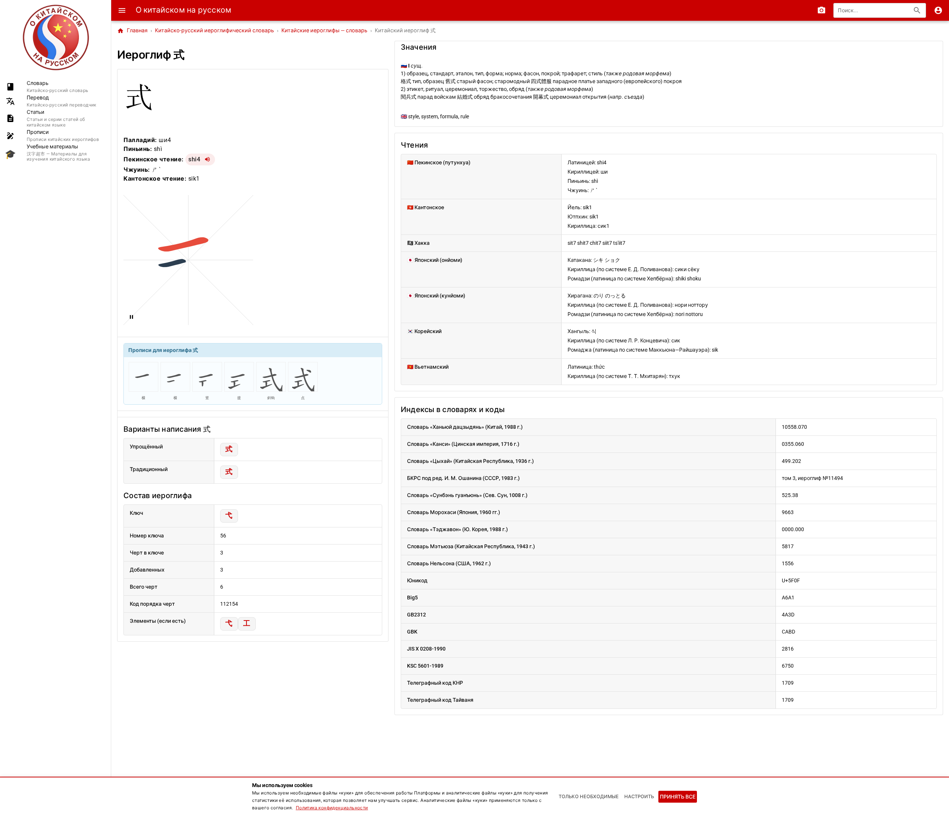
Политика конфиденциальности (332, 807)
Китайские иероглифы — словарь (324, 30)
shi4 (194, 159)
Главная (132, 30)
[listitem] (55, 86)
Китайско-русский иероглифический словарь (214, 30)
